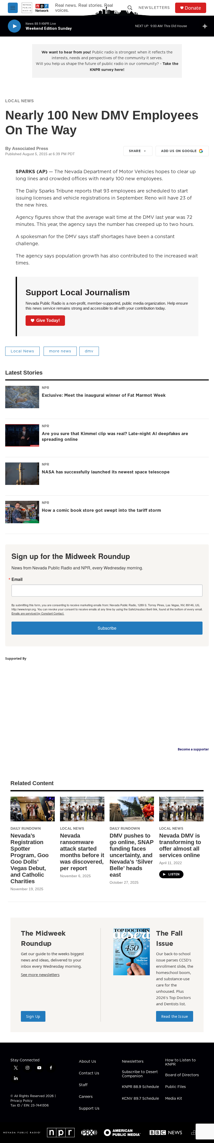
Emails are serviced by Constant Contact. (37, 613)
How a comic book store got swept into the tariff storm (101, 510)
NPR (45, 387)
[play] (14, 26)
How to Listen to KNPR (180, 1062)
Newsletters (154, 7)
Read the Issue (174, 1016)
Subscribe (107, 628)
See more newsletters (40, 974)
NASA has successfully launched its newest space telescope (106, 472)
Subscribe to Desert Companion (140, 1074)
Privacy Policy (21, 1100)
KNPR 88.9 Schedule (140, 1087)
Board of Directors (182, 1075)
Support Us (89, 1108)
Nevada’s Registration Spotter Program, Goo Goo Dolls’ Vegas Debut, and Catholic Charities (29, 858)
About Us (87, 1062)
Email (16, 579)
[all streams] (206, 26)
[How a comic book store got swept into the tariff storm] (22, 512)
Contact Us (89, 1073)
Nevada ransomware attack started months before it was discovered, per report (82, 851)
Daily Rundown (25, 828)
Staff (83, 1085)
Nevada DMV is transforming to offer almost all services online (180, 845)
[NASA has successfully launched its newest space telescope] (22, 473)
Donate (193, 8)
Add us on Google (179, 151)
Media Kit (173, 1099)
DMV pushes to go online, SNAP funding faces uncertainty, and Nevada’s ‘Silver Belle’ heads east (132, 855)
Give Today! (48, 320)
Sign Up (33, 1016)
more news (60, 351)
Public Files (175, 1087)
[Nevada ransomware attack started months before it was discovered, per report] (82, 809)
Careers (86, 1097)
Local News (19, 101)
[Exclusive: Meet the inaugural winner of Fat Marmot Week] (22, 397)
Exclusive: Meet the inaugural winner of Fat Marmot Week (103, 395)
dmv (89, 351)
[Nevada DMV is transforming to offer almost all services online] (181, 809)
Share (135, 151)
